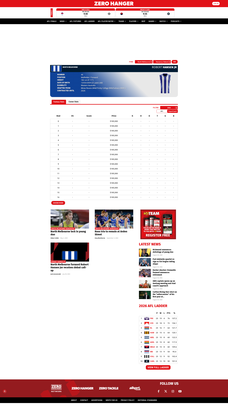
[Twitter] (166, 391)
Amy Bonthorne (100, 238)
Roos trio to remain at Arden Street (111, 233)
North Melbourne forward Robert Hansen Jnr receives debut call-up (70, 267)
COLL (152, 356)
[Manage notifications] (5, 391)
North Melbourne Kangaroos (62, 228)
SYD (151, 323)
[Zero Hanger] (114, 3)
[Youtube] (180, 391)
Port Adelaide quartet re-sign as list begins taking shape (164, 261)
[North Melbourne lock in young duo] (70, 219)
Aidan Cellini (55, 238)
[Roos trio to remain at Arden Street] (114, 219)
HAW (152, 333)
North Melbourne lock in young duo (68, 233)
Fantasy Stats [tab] (58, 102)
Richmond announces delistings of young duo (163, 250)
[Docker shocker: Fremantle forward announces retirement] (145, 273)
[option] (85, 12)
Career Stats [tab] (73, 102)
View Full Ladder (158, 367)
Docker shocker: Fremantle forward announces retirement (164, 272)
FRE (151, 318)
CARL (152, 361)
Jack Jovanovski (56, 274)
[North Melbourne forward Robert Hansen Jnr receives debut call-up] (70, 252)
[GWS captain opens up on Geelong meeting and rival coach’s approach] (145, 284)
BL (151, 328)
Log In (215, 3)
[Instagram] (173, 391)
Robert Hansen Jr (58, 262)
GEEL (152, 337)
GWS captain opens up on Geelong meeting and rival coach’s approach (164, 283)
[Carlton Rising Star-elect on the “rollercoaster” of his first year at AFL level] (145, 295)
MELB (152, 347)
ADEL (152, 342)
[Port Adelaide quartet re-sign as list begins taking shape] (145, 262)
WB (151, 352)
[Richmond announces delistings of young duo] (145, 252)
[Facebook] (159, 391)
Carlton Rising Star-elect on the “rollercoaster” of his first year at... (165, 294)
